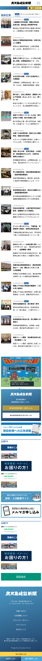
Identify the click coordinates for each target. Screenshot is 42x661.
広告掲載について (21, 615)
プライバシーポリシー (21, 620)
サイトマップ (21, 625)
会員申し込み (10, 658)
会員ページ (36, 8)
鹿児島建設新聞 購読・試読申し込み (21, 408)
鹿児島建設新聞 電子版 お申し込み (21, 415)
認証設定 (21, 576)
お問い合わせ (21, 611)
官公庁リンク (21, 629)
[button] (17, 388)
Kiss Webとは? (21, 654)
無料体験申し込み (31, 658)
